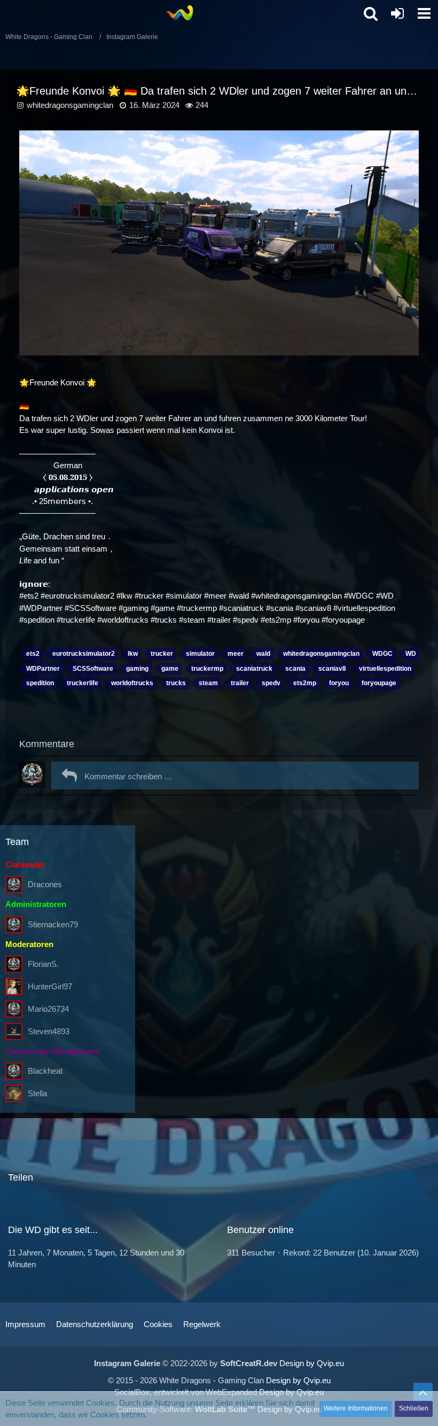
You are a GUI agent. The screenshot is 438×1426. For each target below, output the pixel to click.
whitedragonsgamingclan (70, 105)
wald (263, 653)
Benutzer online (260, 1229)
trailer (240, 683)
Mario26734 (48, 1008)
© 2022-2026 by (185, 1363)
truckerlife (82, 683)
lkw (133, 653)
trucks (176, 683)
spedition (40, 683)
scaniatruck (254, 668)
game (169, 668)
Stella (37, 1093)
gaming (137, 668)
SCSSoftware (93, 668)
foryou (339, 683)
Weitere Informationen (356, 1408)
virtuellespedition (385, 668)
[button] (424, 13)
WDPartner (43, 668)
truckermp (207, 668)
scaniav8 (332, 668)
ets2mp (304, 683)
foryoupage (379, 683)
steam (208, 683)
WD (410, 653)
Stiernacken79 (53, 924)
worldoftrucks (132, 683)
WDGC (382, 653)
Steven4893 (48, 1031)
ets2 (33, 653)
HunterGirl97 (50, 986)
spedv (271, 683)
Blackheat (45, 1070)
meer (236, 653)
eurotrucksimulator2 (83, 653)
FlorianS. (43, 963)
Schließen (413, 1408)
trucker (162, 653)
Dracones (45, 884)
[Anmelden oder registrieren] (397, 13)
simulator (200, 653)
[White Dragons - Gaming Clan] (179, 13)
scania (295, 668)
